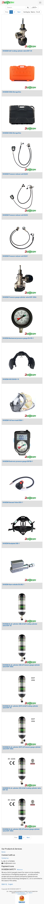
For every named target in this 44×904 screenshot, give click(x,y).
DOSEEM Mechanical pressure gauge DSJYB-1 (18, 338)
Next (18, 12)
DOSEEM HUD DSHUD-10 (11, 379)
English (10, 884)
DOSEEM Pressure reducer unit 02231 (15, 256)
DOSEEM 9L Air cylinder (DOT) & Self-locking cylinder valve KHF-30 (20, 706)
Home (3, 852)
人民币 (34, 7)
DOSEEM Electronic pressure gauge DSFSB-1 (18, 461)
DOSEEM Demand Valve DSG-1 (13, 502)
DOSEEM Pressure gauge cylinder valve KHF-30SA (19, 297)
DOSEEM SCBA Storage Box (12, 92)
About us (20, 869)
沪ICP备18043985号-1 (22, 894)
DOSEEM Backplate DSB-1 (11, 543)
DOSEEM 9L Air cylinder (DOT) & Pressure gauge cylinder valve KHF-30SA (22, 747)
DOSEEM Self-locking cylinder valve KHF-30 (17, 51)
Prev (6, 12)
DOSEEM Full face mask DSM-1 (13, 420)
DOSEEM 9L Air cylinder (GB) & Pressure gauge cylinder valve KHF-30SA (21, 665)
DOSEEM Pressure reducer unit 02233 (15, 174)
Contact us (5, 858)
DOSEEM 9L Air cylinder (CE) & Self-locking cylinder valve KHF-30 (22, 788)
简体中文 (4, 884)
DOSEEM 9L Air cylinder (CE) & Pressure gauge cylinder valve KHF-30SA (21, 830)
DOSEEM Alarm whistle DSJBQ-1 (13, 584)
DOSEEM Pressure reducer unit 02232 (15, 215)
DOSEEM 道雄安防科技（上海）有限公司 (24, 892)
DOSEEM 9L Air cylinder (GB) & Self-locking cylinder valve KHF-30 (20, 624)
